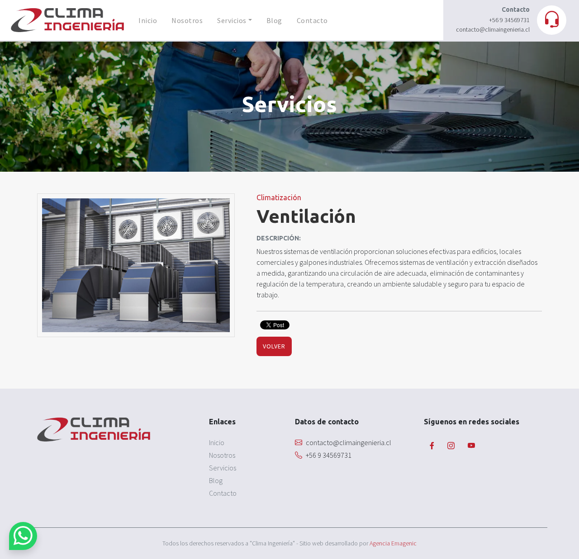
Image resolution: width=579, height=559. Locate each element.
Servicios (232, 20)
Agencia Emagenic (393, 543)
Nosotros (187, 20)
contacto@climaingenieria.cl (493, 29)
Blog (274, 20)
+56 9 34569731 (509, 20)
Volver (274, 346)
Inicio (147, 20)
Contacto (312, 20)
